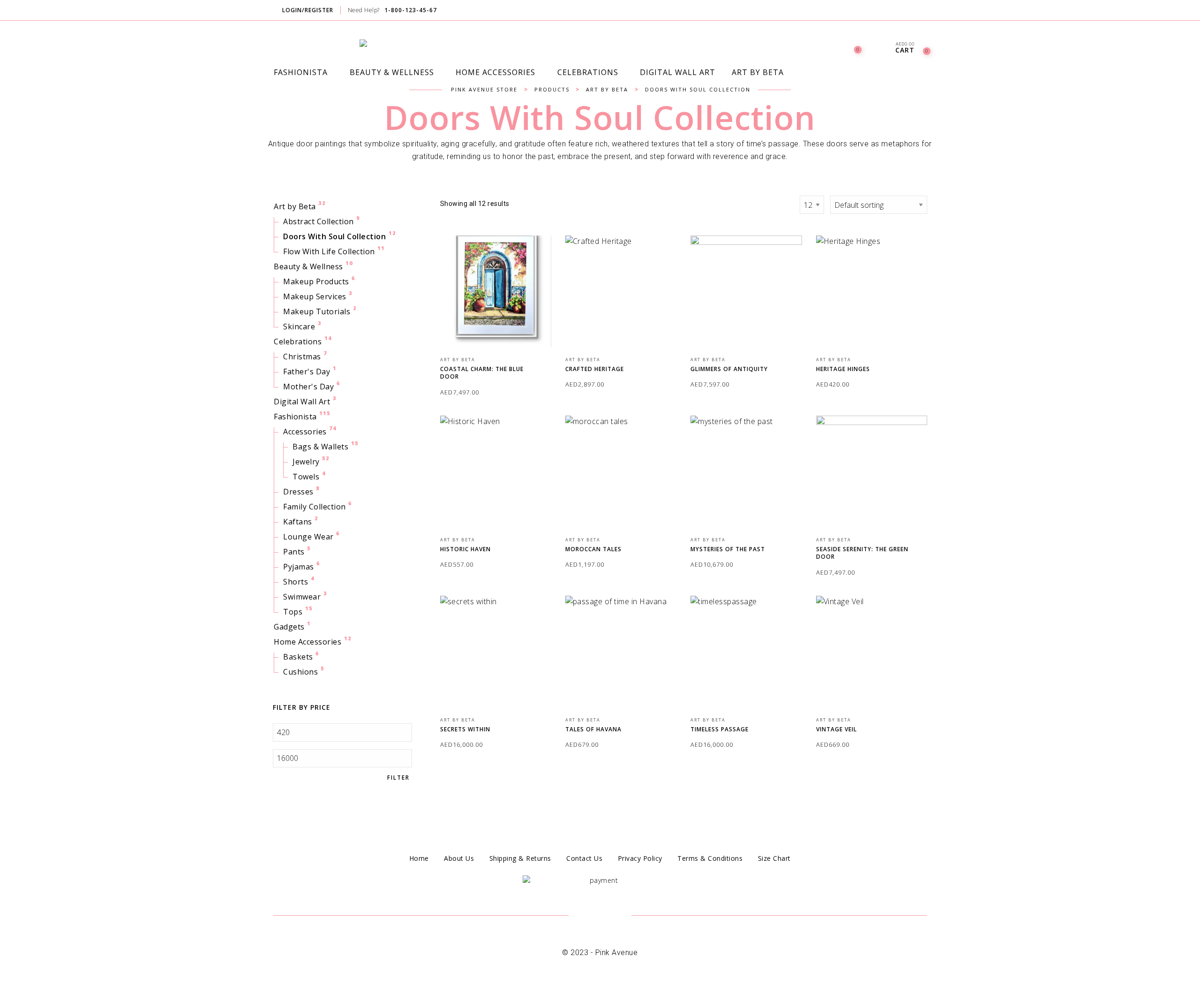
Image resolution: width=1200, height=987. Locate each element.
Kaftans (297, 521)
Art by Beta (295, 206)
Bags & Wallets (320, 446)
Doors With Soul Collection (334, 236)
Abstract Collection (318, 221)
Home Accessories (307, 642)
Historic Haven (465, 549)
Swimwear (302, 597)
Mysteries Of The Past (727, 549)
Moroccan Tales (593, 549)
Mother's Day (308, 386)
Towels (305, 476)
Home (419, 858)
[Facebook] (908, 11)
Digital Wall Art (302, 401)
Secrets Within (465, 729)
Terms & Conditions (709, 858)
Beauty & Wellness (308, 266)
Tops (292, 612)
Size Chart (774, 858)
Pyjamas (298, 567)
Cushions (300, 672)
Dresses (298, 491)
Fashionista (295, 416)
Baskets (298, 657)
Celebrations (298, 341)
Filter (398, 778)
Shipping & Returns (520, 858)
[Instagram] (926, 11)
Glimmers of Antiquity (729, 369)
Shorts (295, 582)
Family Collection (314, 506)
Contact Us (584, 858)
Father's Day (306, 371)
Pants (294, 552)
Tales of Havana (593, 729)
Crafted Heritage (594, 369)
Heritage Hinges (843, 369)
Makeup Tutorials (316, 311)
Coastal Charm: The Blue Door (482, 373)
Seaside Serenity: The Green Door (862, 553)
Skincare (299, 326)
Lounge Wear (308, 536)
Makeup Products (316, 281)
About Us (459, 858)
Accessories (305, 431)
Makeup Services (314, 296)
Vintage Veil (836, 729)
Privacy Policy (640, 858)
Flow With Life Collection (329, 251)
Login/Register (307, 10)
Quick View (537, 256)
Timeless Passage (719, 729)
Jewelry (306, 461)
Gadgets (289, 627)
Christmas (302, 356)
